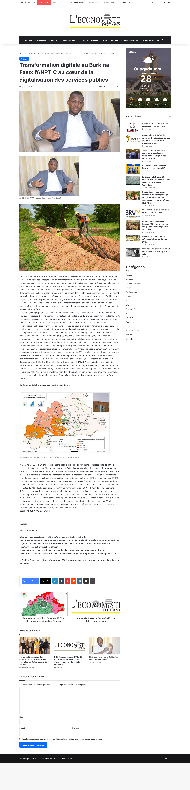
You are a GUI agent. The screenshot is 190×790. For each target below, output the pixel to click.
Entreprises (40, 40)
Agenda (129, 275)
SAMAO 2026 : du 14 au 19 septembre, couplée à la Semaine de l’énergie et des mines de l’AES (90, 3)
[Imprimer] (92, 581)
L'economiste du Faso (63, 759)
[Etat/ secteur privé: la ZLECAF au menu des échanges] (104, 645)
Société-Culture (68, 40)
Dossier (94, 40)
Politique (53, 40)
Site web (75, 728)
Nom (22, 717)
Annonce (129, 279)
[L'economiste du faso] (95, 19)
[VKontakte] (79, 581)
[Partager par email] (86, 581)
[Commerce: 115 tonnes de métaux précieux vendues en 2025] (133, 238)
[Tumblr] (61, 581)
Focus (104, 40)
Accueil (28, 40)
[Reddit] (73, 581)
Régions (114, 40)
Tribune (129, 335)
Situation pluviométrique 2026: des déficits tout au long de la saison (156, 251)
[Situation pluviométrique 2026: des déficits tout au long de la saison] (133, 252)
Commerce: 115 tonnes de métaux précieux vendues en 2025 (155, 239)
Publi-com (130, 322)
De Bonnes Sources (150, 40)
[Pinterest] (67, 581)
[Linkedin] (55, 581)
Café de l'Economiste (134, 284)
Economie (83, 40)
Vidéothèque (131, 339)
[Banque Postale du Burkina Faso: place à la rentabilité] (133, 169)
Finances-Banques (129, 40)
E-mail (22, 728)
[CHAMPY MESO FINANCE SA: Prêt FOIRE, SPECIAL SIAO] (133, 127)
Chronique (130, 288)
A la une (32, 53)
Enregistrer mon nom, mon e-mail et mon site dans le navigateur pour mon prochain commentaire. (62, 739)
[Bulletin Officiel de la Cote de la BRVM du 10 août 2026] (133, 213)
